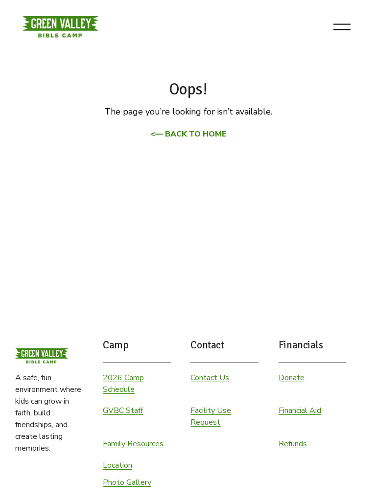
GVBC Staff (123, 410)
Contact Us (209, 377)
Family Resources (133, 443)
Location (117, 465)
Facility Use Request (210, 416)
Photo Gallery (127, 482)
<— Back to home (188, 134)
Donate (292, 377)
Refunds (293, 443)
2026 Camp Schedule (123, 383)
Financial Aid (300, 410)
